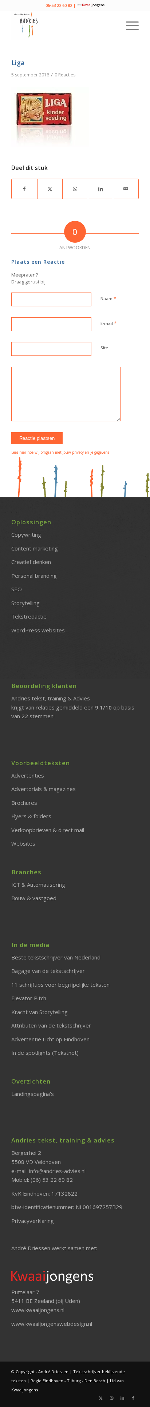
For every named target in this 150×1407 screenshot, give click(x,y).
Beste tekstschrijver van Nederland (55, 957)
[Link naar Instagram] (111, 1397)
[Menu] (129, 25)
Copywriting (26, 534)
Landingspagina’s (32, 1093)
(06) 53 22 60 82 (52, 1179)
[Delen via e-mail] (125, 189)
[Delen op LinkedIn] (100, 189)
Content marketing (34, 548)
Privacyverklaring (32, 1220)
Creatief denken (31, 561)
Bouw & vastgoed (33, 898)
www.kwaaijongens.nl (37, 1309)
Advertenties (27, 775)
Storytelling (25, 603)
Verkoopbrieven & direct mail (47, 830)
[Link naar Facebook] (133, 1397)
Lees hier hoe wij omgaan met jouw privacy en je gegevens (60, 452)
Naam (108, 298)
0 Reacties (65, 75)
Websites (23, 843)
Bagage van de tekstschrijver (48, 970)
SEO (16, 589)
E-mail (108, 323)
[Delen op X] (50, 189)
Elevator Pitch (28, 998)
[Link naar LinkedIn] (122, 1397)
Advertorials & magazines (43, 788)
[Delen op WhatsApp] (75, 189)
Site (104, 347)
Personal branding (34, 575)
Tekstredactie (29, 616)
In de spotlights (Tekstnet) (45, 1052)
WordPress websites (38, 630)
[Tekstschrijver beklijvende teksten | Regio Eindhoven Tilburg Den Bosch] (62, 25)
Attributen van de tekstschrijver (51, 1025)
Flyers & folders (31, 816)
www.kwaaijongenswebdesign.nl (51, 1323)
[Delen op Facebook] (24, 189)
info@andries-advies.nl (57, 1171)
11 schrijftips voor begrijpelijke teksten (60, 984)
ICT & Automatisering (38, 884)
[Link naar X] (100, 1397)
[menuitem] (129, 25)
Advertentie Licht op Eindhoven (50, 1039)
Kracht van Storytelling (39, 1011)
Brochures (24, 802)
